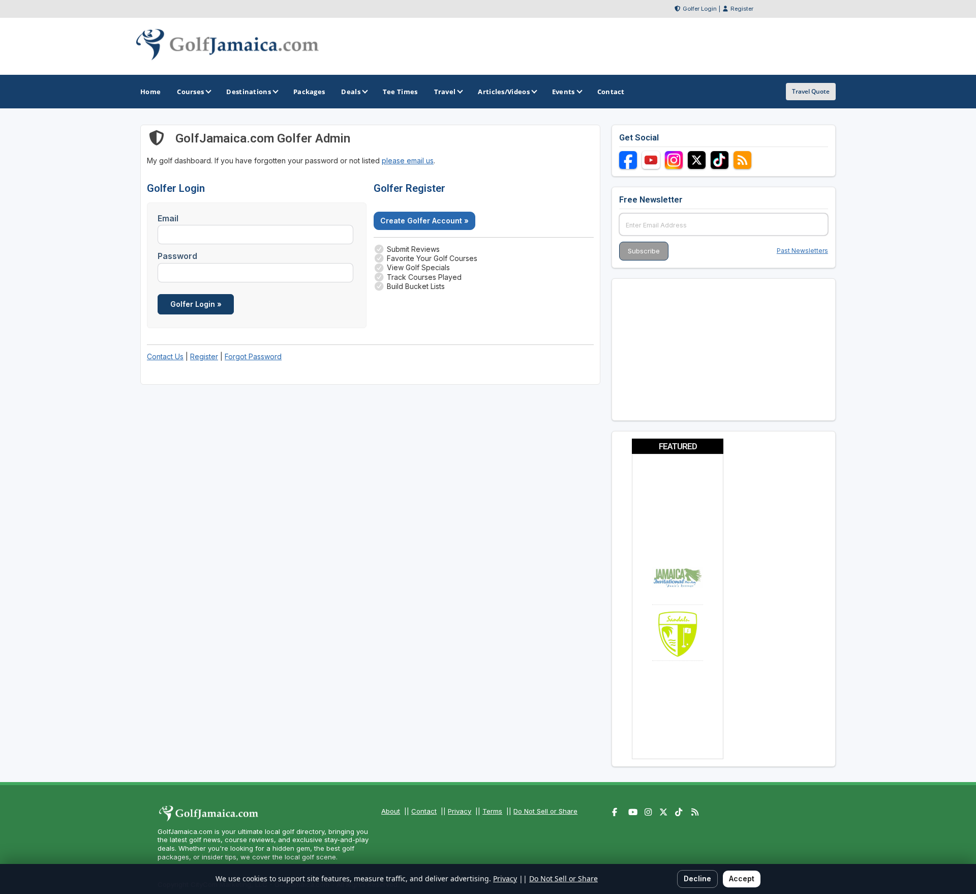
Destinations (248, 91)
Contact (424, 811)
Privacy (459, 811)
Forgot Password (253, 356)
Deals (350, 91)
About (390, 811)
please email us (408, 160)
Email (168, 218)
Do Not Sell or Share (545, 811)
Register (741, 8)
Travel (445, 91)
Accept (741, 878)
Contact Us (165, 356)
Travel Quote (811, 91)
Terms (492, 811)
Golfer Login (700, 8)
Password (177, 256)
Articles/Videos (504, 91)
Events (563, 91)
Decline (697, 878)
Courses (190, 91)
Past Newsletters (802, 250)
